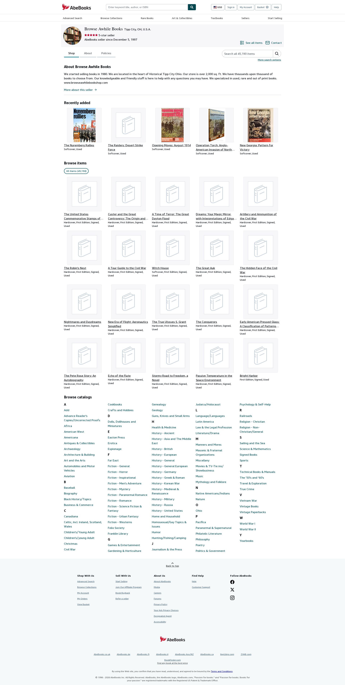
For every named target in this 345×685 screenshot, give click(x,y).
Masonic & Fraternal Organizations (209, 452)
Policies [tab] (106, 53)
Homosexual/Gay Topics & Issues (169, 524)
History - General (163, 460)
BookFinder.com (172, 661)
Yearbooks (246, 541)
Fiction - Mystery (119, 489)
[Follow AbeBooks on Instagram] (232, 598)
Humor (156, 532)
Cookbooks (115, 404)
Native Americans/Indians (213, 493)
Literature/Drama (207, 433)
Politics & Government (210, 551)
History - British (162, 449)
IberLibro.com (227, 654)
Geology (157, 410)
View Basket (83, 604)
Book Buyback (123, 593)
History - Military (163, 499)
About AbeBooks (162, 581)
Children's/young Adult (79, 538)
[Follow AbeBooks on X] (232, 590)
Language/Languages (210, 416)
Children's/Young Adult (79, 532)
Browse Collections (111, 18)
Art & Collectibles (182, 18)
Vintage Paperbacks (253, 512)
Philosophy (203, 539)
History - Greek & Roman (168, 477)
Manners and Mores (209, 444)
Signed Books (248, 454)
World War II (248, 529)
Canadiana (71, 516)
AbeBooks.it (162, 654)
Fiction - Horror (118, 472)
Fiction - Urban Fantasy (123, 516)
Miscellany (202, 460)
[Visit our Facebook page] (232, 582)
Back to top (172, 565)
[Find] (192, 7)
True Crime (247, 489)
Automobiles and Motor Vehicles (79, 468)
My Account (246, 7)
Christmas (70, 543)
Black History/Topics (77, 499)
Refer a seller (122, 598)
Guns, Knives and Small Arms (171, 416)
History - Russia (162, 505)
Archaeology (72, 449)
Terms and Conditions (222, 671)
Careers (157, 593)
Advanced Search (72, 18)
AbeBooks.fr (143, 654)
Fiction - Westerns (120, 522)
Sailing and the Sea (252, 443)
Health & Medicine (164, 427)
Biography (70, 493)
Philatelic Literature (209, 533)
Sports (244, 460)
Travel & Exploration (253, 483)
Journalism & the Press (167, 549)
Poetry (200, 545)
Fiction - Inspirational (122, 477)
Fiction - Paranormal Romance (127, 495)
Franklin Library (118, 533)
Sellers (245, 18)
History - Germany (164, 472)
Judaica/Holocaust (208, 404)
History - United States (167, 510)
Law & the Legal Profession (214, 427)
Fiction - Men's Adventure (124, 483)
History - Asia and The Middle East (171, 441)
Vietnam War (248, 500)
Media (157, 587)
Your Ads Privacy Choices (166, 610)
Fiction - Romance (120, 500)
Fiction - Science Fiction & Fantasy (125, 508)
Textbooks (217, 18)
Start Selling (275, 18)
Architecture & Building (79, 454)
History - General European (170, 466)
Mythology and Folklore (211, 482)
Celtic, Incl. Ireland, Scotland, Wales (83, 524)
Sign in (230, 7)
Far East (113, 460)
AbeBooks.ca (207, 654)
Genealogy (159, 404)
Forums (157, 598)
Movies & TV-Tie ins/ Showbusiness (210, 468)
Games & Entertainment (124, 545)
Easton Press (116, 437)
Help (276, 7)
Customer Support (201, 587)
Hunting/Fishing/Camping (169, 538)
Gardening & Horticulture (124, 551)
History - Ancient (163, 433)
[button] (277, 53)
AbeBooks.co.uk (102, 654)
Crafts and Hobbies (121, 410)
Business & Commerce (78, 505)
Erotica (112, 443)
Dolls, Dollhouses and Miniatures (122, 424)
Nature (200, 499)
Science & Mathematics (255, 449)
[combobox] (147, 7)
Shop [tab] (71, 53)
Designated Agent (163, 616)
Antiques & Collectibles (79, 443)
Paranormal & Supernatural (213, 528)
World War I (247, 523)
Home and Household (166, 516)
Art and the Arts (74, 460)
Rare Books (147, 18)
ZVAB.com (246, 654)
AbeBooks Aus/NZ (184, 654)
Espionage (114, 449)
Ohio (199, 510)
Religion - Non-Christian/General (251, 429)
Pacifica (201, 522)
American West (74, 431)
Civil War (69, 549)
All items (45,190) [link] (76, 170)
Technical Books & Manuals (257, 472)
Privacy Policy (160, 604)
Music (199, 476)
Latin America (205, 421)
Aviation (69, 476)
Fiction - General (119, 466)
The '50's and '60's (252, 477)
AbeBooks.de (123, 654)
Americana (71, 437)
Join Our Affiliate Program (129, 587)
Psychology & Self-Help (255, 404)
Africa (68, 426)
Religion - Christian (252, 421)
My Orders (82, 598)
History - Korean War (166, 483)
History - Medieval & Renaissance (165, 491)
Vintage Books (249, 506)
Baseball (69, 487)
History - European (164, 454)
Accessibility (160, 621)
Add (66, 410)
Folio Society (116, 528)
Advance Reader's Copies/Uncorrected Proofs (82, 418)
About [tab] (88, 53)
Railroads (246, 416)
